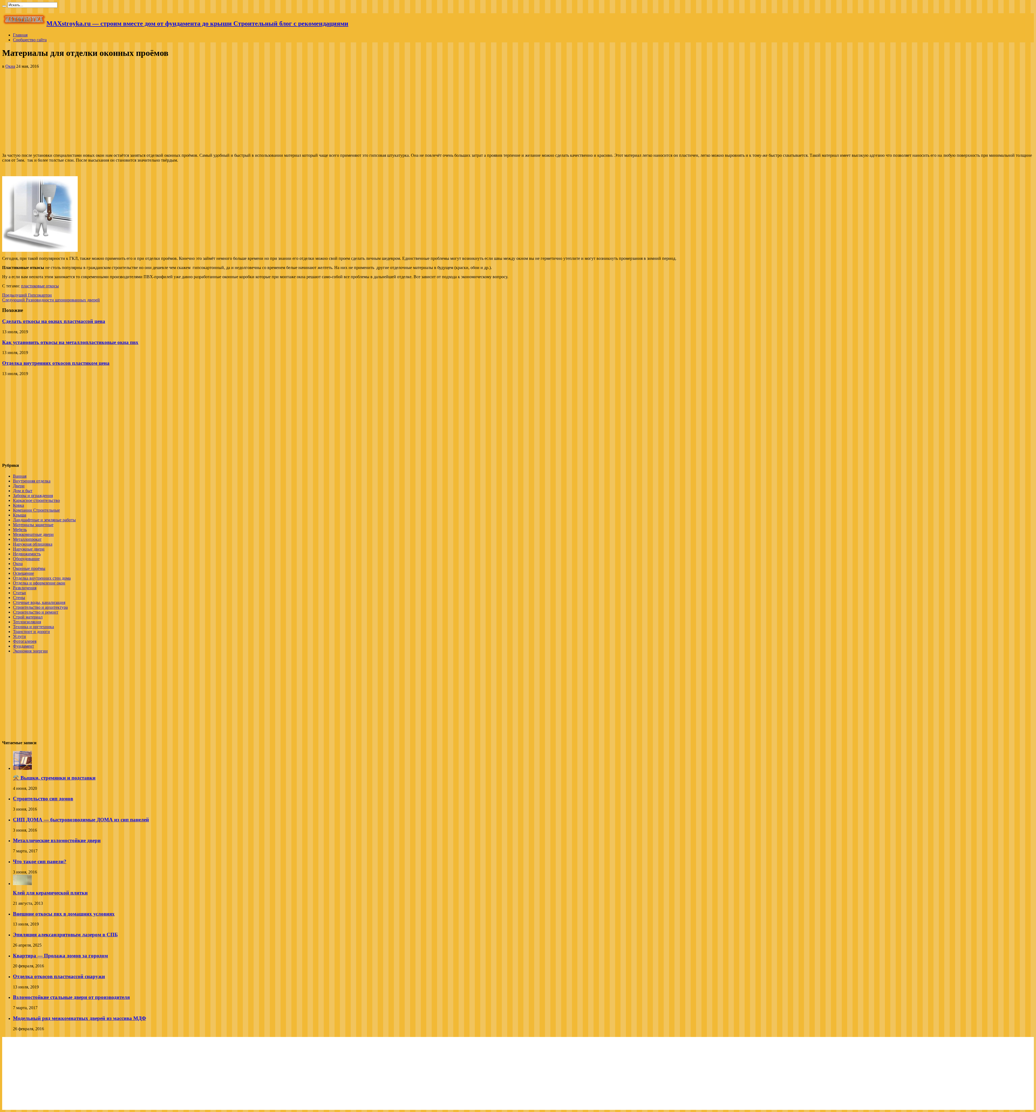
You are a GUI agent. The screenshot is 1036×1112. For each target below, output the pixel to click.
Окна (10, 66)
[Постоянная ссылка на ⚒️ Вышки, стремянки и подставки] (22, 768)
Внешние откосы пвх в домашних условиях (64, 914)
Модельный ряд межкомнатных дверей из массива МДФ (79, 1018)
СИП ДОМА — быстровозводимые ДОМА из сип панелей (81, 819)
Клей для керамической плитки (50, 893)
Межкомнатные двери (33, 534)
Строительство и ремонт (35, 612)
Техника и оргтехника (33, 626)
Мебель (20, 529)
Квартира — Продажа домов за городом (60, 955)
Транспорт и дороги (31, 631)
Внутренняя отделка (31, 481)
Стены (19, 597)
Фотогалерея (24, 641)
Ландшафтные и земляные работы (44, 520)
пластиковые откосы (40, 286)
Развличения (24, 588)
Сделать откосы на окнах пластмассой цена (53, 321)
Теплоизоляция (27, 622)
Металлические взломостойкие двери (57, 840)
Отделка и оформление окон (39, 583)
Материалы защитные (33, 524)
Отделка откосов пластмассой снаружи (59, 976)
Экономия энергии (30, 651)
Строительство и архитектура (40, 607)
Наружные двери (29, 549)
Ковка (18, 505)
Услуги (19, 636)
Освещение (23, 573)
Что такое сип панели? (39, 861)
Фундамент (23, 646)
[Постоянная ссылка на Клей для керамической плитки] (22, 883)
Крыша (19, 515)
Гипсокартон (27, 295)
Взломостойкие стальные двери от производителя (71, 997)
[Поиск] (4, 6)
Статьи (19, 592)
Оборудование (26, 558)
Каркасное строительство (36, 500)
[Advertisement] (518, 111)
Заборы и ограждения (33, 495)
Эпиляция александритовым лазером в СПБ (65, 934)
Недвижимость (27, 554)
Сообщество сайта (30, 40)
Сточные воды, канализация (39, 602)
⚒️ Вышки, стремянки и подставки (54, 778)
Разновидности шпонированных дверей (51, 300)
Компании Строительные (36, 510)
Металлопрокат (27, 539)
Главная (20, 35)
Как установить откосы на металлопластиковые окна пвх (70, 342)
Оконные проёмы (29, 568)
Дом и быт (22, 490)
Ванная (19, 476)
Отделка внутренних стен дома (42, 578)
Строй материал (28, 617)
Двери (19, 486)
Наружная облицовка (32, 544)
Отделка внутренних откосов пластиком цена (56, 363)
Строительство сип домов (43, 798)
